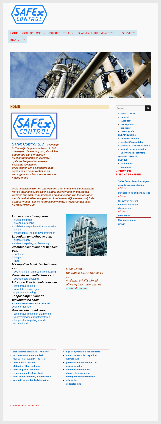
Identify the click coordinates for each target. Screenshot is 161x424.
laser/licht (126, 120)
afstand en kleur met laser (27, 366)
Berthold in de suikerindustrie (134, 193)
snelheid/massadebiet (132, 142)
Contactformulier (127, 220)
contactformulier (77, 288)
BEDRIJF (15, 39)
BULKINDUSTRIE (59, 33)
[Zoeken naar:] (130, 108)
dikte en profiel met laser (26, 369)
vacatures (126, 167)
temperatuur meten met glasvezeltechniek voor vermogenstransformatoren (80, 373)
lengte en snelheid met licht (28, 373)
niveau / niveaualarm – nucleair (29, 358)
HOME (14, 33)
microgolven (127, 124)
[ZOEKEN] (148, 108)
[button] (34, 126)
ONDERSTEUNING (127, 156)
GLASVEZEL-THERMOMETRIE (96, 33)
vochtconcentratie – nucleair (28, 355)
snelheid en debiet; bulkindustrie (31, 380)
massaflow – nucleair (24, 362)
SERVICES (128, 33)
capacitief (126, 128)
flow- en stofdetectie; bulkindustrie (32, 376)
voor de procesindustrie (134, 149)
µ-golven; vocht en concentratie (83, 351)
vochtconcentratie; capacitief (81, 355)
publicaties (72, 380)
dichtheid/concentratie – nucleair (30, 351)
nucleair (125, 117)
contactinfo (127, 163)
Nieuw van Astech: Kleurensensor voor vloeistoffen (128, 204)
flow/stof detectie (130, 138)
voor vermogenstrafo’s (133, 152)
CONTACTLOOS (32, 33)
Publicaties (124, 215)
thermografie (72, 358)
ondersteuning (73, 384)
